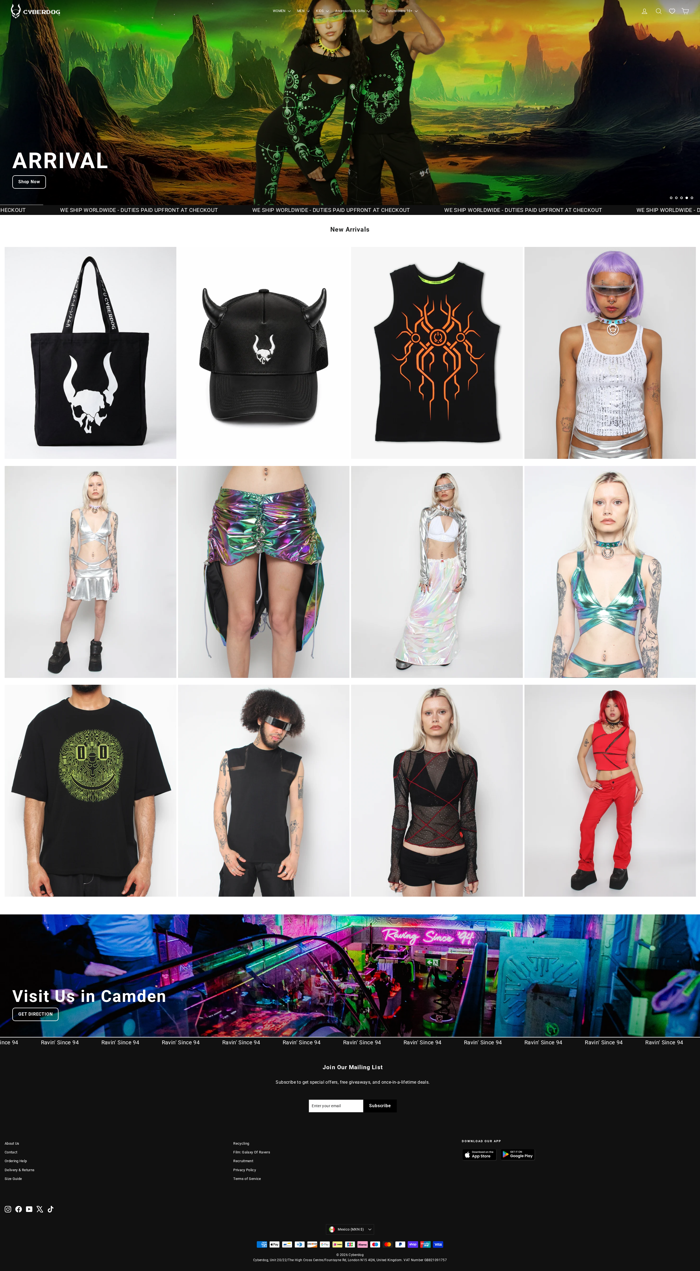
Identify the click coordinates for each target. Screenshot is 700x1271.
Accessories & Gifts (350, 11)
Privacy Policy (244, 1170)
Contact (11, 1152)
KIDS (320, 11)
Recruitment (243, 1161)
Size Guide (13, 1179)
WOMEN (280, 11)
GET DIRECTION (35, 1014)
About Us (12, 1143)
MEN (301, 11)
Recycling (241, 1143)
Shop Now (29, 181)
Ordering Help (16, 1161)
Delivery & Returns (19, 1170)
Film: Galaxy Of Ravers (251, 1152)
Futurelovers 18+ (399, 11)
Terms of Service (247, 1179)
